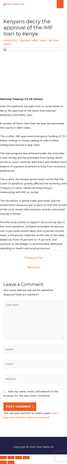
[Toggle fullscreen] (11, 457)
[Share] (18, 457)
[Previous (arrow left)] (3, 462)
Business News (29, 40)
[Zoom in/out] (3, 457)
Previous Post (33, 258)
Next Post (33, 267)
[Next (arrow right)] (11, 462)
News (43, 40)
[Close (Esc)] (26, 457)
